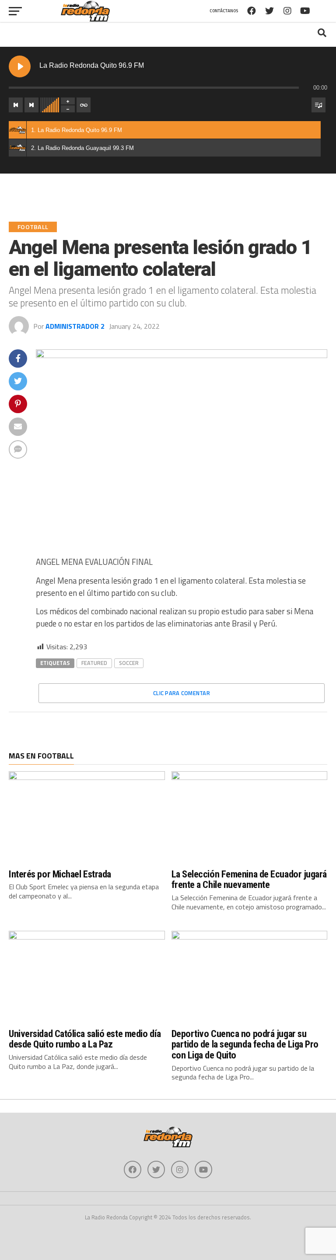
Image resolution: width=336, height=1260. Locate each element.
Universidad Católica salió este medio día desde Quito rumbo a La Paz (85, 1039)
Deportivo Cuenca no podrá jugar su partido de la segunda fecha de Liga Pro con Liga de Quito (245, 1044)
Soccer (129, 662)
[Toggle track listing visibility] (319, 104)
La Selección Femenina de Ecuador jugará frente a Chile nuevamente (249, 879)
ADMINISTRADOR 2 (75, 326)
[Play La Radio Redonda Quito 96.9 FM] (20, 66)
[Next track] (31, 104)
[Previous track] (16, 104)
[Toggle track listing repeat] (84, 104)
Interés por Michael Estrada (60, 874)
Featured (94, 662)
